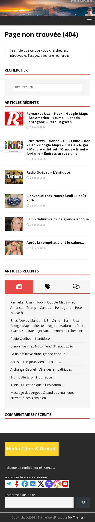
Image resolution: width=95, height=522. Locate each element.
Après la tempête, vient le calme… (55, 242)
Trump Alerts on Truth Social (31, 377)
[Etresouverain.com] (47, 13)
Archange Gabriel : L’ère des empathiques (41, 369)
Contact (49, 468)
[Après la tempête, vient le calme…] (14, 252)
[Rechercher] (83, 502)
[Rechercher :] (47, 87)
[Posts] (19, 286)
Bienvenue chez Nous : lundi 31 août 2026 (56, 198)
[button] (88, 20)
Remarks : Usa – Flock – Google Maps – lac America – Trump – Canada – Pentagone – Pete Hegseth (57, 117)
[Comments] (76, 286)
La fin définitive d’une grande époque (58, 219)
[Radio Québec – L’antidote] (14, 181)
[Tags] (47, 286)
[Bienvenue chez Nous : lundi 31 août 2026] (14, 205)
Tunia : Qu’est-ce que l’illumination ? (36, 385)
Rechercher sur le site (20, 495)
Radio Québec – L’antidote (48, 172)
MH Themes (75, 517)
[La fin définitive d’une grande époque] (14, 228)
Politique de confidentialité (23, 468)
